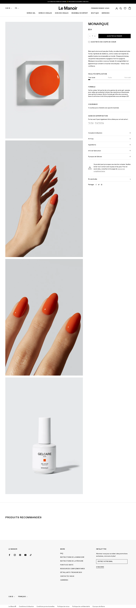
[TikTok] (31, 554)
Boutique (95, 13)
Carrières (64, 580)
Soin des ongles (62, 13)
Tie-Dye (91, 123)
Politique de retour (63, 606)
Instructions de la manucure (72, 557)
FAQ (61, 553)
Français (22, 596)
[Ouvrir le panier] (130, 8)
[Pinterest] (101, 184)
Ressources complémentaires (72, 568)
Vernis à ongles (45, 13)
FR (16, 8)
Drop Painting (99, 123)
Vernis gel (31, 13)
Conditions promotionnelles (46, 606)
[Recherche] (121, 8)
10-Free (91, 139)
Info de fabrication (94, 151)
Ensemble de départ (80, 13)
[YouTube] (25, 554)
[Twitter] (98, 184)
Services (105, 13)
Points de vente (66, 565)
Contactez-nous (67, 576)
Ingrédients (92, 145)
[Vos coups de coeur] (125, 8)
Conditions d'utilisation (26, 606)
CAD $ (7, 8)
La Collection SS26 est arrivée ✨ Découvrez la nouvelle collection (68, 1)
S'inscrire (100, 567)
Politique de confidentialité (81, 606)
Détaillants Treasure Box (71, 572)
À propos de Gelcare (95, 156)
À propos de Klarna (99, 606)
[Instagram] (15, 554)
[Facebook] (96, 184)
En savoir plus (92, 179)
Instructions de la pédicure (71, 561)
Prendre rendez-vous (100, 8)
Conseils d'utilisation (95, 133)
